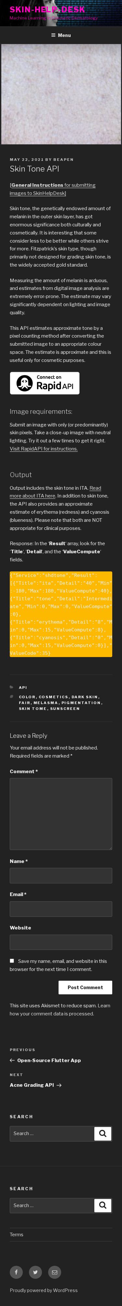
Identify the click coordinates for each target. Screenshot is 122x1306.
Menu (64, 35)
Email (18, 894)
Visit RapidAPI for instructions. (44, 449)
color (27, 697)
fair (25, 703)
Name (19, 861)
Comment (24, 771)
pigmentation (81, 703)
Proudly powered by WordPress (44, 1290)
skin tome (33, 708)
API (23, 687)
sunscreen (65, 708)
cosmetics (54, 697)
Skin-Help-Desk (48, 9)
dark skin (85, 697)
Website (20, 928)
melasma (46, 703)
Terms (16, 1235)
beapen (63, 159)
